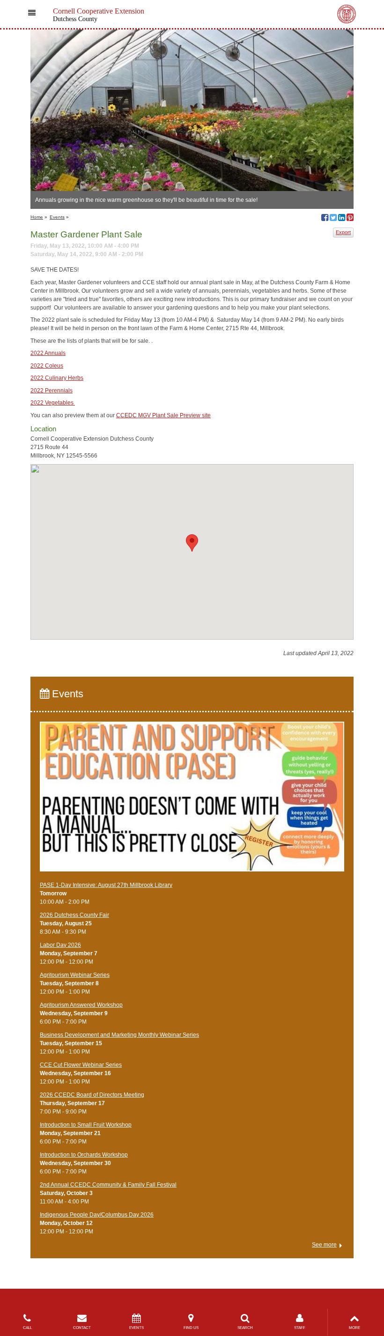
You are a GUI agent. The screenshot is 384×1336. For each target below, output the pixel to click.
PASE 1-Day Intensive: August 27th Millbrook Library (106, 885)
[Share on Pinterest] (350, 218)
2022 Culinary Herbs (56, 378)
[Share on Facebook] (324, 218)
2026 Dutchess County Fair (74, 915)
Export (343, 232)
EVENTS (136, 1328)
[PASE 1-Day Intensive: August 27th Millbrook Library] (192, 800)
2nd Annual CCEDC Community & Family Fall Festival (108, 1184)
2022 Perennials (51, 390)
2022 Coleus (46, 365)
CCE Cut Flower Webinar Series (81, 1065)
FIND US (191, 1328)
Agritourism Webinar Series (75, 975)
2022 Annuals (48, 353)
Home (36, 217)
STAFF (299, 1328)
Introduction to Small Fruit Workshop (86, 1125)
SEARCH (245, 1328)
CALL (27, 1328)
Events (57, 217)
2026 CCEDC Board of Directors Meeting (92, 1095)
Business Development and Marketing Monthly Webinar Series (119, 1035)
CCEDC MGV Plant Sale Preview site (163, 415)
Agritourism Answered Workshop (81, 1005)
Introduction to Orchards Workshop (84, 1154)
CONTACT (82, 1328)
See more (324, 1244)
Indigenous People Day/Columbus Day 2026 (97, 1214)
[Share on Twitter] (333, 218)
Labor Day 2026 (60, 945)
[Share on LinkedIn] (341, 218)
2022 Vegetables (52, 402)
